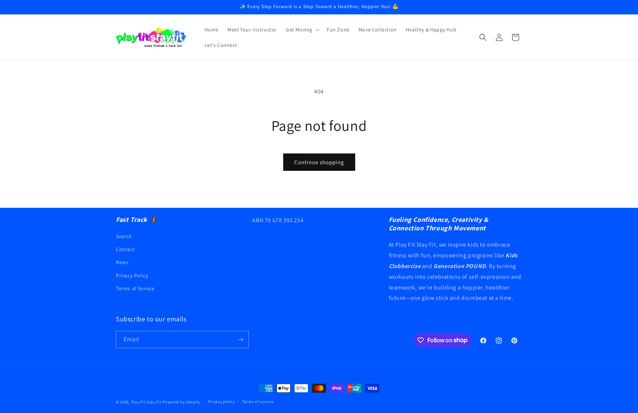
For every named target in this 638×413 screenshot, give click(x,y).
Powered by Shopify (181, 401)
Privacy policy (221, 401)
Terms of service (257, 401)
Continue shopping (319, 162)
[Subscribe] (240, 339)
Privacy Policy (132, 275)
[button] (301, 29)
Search (124, 236)
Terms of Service (135, 288)
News (122, 262)
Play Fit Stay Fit (146, 401)
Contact (125, 249)
